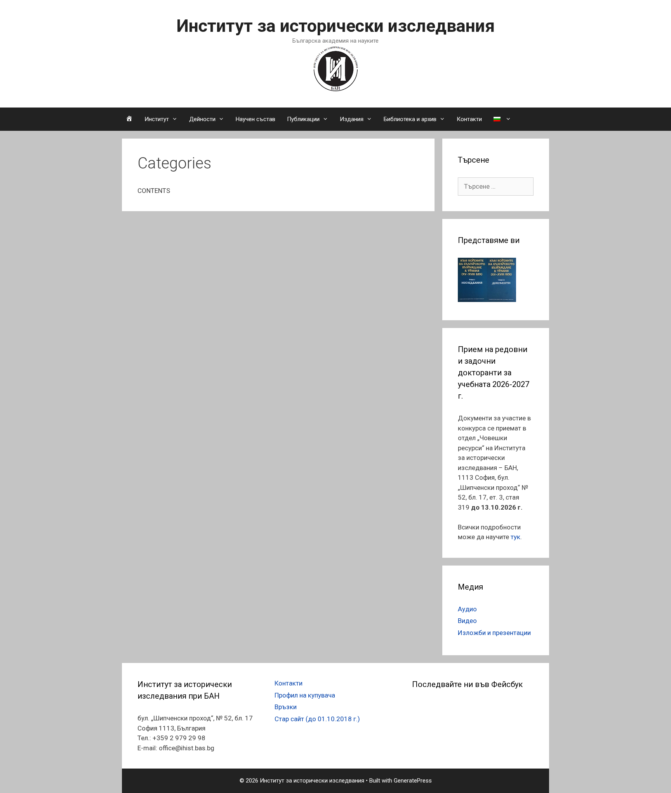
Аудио (467, 609)
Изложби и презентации (494, 633)
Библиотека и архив (410, 119)
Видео (467, 621)
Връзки (286, 707)
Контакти (469, 119)
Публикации (303, 119)
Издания (351, 119)
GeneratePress (413, 780)
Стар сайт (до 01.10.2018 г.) (317, 719)
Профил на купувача (305, 695)
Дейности (202, 119)
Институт (156, 119)
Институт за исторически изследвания (335, 26)
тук (515, 537)
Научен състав (255, 119)
